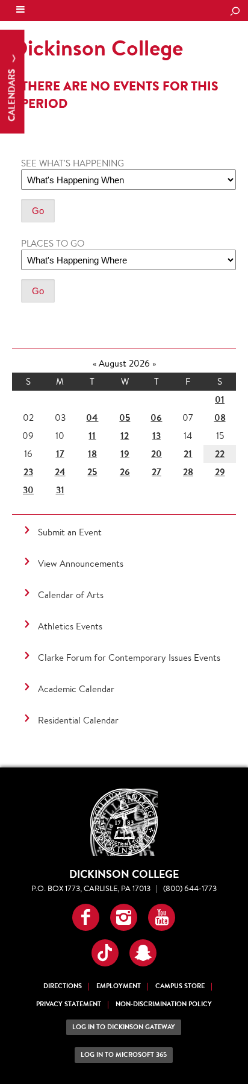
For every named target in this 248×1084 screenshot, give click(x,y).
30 (28, 490)
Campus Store (180, 986)
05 (124, 417)
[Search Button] (234, 12)
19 (124, 453)
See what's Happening (72, 163)
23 (28, 471)
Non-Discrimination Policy (164, 1004)
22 (220, 453)
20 (156, 453)
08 (220, 417)
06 (156, 417)
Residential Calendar (78, 720)
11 (92, 435)
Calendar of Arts (71, 594)
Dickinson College (91, 11)
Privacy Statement (68, 1004)
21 (188, 453)
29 (220, 471)
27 (156, 471)
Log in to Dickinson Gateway (123, 1027)
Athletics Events (70, 626)
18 (92, 453)
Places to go (52, 243)
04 (92, 417)
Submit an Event (70, 532)
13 (156, 435)
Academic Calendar (76, 689)
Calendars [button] (11, 94)
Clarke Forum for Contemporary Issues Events (129, 657)
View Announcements (80, 563)
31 (60, 490)
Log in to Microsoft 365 (124, 1054)
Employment (118, 986)
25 (92, 471)
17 (60, 453)
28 (188, 471)
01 (220, 399)
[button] (85, 917)
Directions (62, 986)
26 (125, 471)
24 (60, 471)
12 (124, 435)
